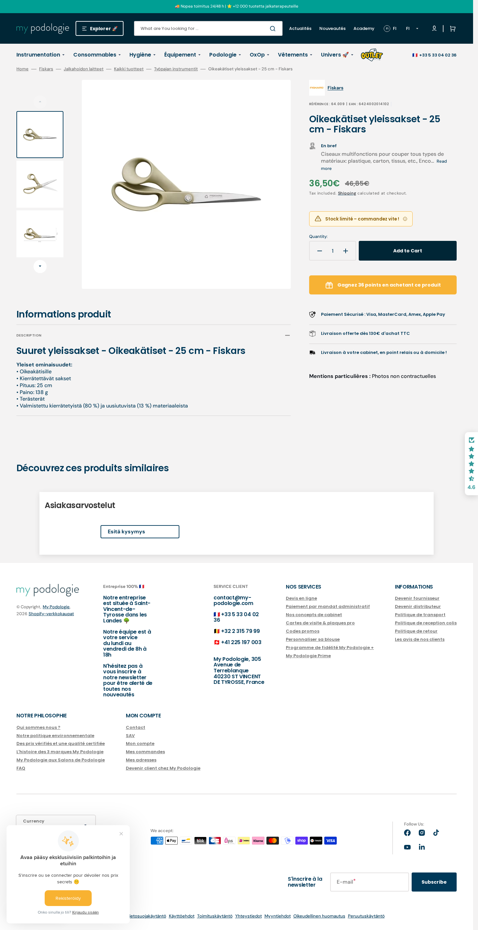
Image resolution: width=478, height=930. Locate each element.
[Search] (274, 28)
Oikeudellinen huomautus (319, 916)
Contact (135, 728)
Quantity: (318, 236)
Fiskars (46, 69)
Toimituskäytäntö (215, 916)
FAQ (20, 768)
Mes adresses (141, 760)
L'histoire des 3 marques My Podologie (59, 752)
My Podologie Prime (308, 656)
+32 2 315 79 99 (240, 631)
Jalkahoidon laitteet (83, 69)
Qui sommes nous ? (38, 728)
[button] (451, 28)
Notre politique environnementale (55, 735)
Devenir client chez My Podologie (163, 768)
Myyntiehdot (277, 916)
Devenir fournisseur (417, 598)
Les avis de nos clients (419, 639)
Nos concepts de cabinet (314, 615)
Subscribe (434, 882)
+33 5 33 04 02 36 (438, 55)
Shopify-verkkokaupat (51, 613)
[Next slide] (40, 266)
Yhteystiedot (248, 916)
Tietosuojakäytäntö (146, 916)
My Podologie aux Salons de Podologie (60, 760)
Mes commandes (145, 752)
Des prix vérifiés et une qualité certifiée (60, 743)
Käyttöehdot (181, 916)
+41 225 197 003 (241, 642)
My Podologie (56, 607)
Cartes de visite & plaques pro (320, 623)
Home (22, 69)
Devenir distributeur (418, 606)
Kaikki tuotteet (129, 69)
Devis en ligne (301, 598)
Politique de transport (420, 615)
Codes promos (302, 631)
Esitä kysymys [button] (126, 531)
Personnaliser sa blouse (313, 639)
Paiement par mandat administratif (328, 606)
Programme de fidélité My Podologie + (330, 647)
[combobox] (208, 28)
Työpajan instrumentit (176, 69)
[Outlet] (372, 54)
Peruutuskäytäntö (366, 916)
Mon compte (140, 743)
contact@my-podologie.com (233, 600)
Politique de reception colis (426, 623)
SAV (130, 735)
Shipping (347, 193)
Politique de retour (416, 631)
